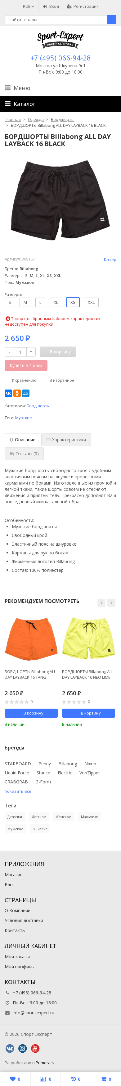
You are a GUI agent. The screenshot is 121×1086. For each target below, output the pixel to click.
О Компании (17, 910)
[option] (31, 669)
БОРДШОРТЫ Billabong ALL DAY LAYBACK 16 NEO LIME (87, 674)
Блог (10, 884)
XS (72, 302)
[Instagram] (22, 1049)
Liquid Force (17, 773)
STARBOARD (18, 764)
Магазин (14, 875)
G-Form (43, 782)
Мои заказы (17, 956)
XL (56, 302)
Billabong (67, 764)
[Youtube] (35, 1049)
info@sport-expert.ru (33, 1013)
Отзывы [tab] (27, 454)
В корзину (33, 713)
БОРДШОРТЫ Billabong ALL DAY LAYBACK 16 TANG (30, 674)
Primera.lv (45, 1062)
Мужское (23, 417)
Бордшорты (38, 406)
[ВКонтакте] (8, 393)
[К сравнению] (44, 723)
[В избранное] (54, 723)
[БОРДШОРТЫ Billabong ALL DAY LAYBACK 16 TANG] (31, 638)
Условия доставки (24, 920)
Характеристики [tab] (69, 440)
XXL (91, 302)
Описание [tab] (25, 440)
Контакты (15, 930)
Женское (63, 816)
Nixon (90, 764)
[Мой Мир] (25, 393)
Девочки (14, 816)
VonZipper (89, 773)
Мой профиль (19, 966)
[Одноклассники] (17, 393)
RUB (27, 6)
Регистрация (86, 6)
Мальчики (89, 816)
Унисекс (40, 828)
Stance (43, 773)
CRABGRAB (16, 782)
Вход (54, 6)
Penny (44, 764)
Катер (110, 259)
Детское (39, 816)
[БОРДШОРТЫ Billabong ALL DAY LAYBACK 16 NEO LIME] (88, 638)
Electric (65, 773)
